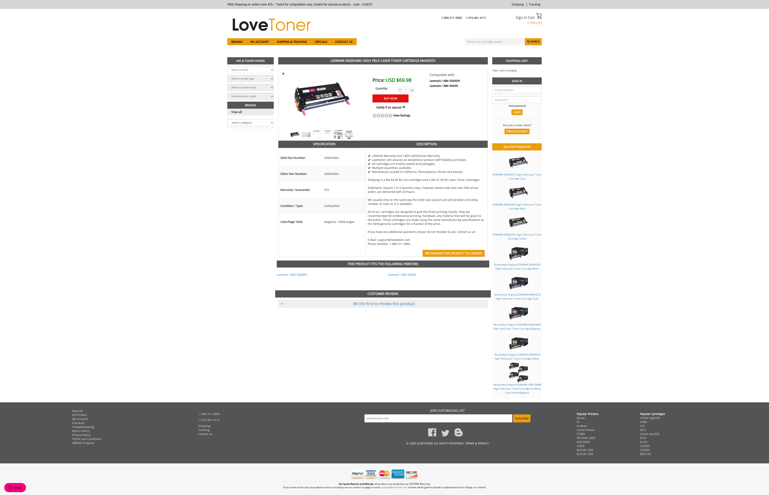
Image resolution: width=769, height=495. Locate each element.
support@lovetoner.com (394, 487)
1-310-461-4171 (476, 18)
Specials (321, 42)
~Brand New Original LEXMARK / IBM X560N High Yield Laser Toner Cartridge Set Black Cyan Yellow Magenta (517, 388)
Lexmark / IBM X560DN (445, 80)
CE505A (645, 450)
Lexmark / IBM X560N (444, 85)
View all (236, 112)
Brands (237, 42)
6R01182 (645, 454)
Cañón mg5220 (650, 418)
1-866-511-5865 (451, 18)
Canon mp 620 (649, 434)
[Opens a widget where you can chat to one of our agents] (15, 488)
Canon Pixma (585, 430)
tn (578, 422)
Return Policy (81, 431)
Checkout (78, 423)
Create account (516, 131)
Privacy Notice (81, 435)
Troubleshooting (83, 427)
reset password (517, 105)
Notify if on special (389, 107)
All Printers (79, 415)
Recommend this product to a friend (453, 253)
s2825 (581, 446)
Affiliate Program (83, 443)
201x (643, 430)
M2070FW (583, 442)
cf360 (643, 422)
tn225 (643, 442)
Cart (532, 17)
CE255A (645, 446)
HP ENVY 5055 (586, 438)
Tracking (534, 4)
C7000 (581, 434)
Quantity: (381, 88)
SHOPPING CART (517, 61)
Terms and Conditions (87, 439)
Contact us (344, 42)
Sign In (521, 17)
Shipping (518, 4)
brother (582, 426)
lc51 (642, 426)
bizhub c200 (585, 450)
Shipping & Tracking (292, 42)
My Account (260, 42)
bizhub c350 (585, 454)
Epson (581, 418)
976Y (643, 438)
